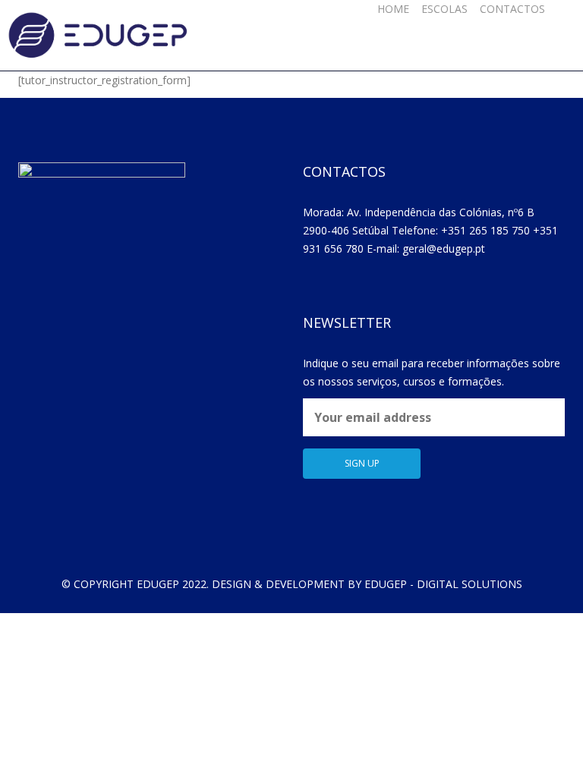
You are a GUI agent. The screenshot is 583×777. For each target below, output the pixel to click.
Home (393, 9)
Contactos (512, 9)
